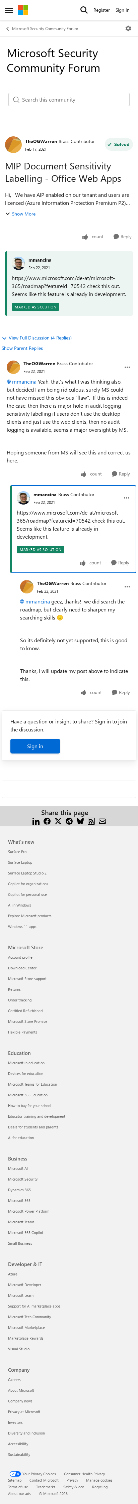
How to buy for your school (29, 1105)
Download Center (22, 967)
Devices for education (25, 1073)
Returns (14, 989)
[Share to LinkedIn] (36, 820)
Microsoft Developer (24, 1284)
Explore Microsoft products (30, 915)
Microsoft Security (23, 1179)
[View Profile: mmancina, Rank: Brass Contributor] (23, 498)
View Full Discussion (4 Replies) (40, 337)
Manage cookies (99, 1480)
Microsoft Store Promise (27, 1021)
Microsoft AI (18, 1168)
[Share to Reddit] (69, 820)
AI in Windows (19, 905)
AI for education (21, 1137)
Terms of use (18, 1486)
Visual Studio (18, 1348)
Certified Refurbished (25, 1010)
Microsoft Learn (20, 1295)
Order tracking (19, 999)
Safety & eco (73, 1486)
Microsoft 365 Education (28, 1094)
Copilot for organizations (28, 883)
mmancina (40, 260)
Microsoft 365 (19, 1200)
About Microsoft (21, 1390)
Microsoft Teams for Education (32, 1084)
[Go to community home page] (23, 10)
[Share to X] (58, 820)
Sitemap (14, 1480)
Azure (12, 1273)
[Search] (84, 10)
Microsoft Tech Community (29, 1316)
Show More (24, 214)
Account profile (20, 957)
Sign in (35, 745)
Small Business (20, 1243)
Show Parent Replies (22, 348)
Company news (20, 1400)
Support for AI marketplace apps (34, 1306)
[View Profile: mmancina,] (18, 263)
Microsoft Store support (27, 978)
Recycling (100, 1486)
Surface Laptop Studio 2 (27, 872)
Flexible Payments (22, 1032)
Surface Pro (17, 851)
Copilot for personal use (27, 894)
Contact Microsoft (44, 1480)
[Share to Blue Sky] (80, 820)
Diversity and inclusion (26, 1432)
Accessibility (18, 1443)
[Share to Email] (102, 820)
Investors (15, 1422)
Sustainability (19, 1454)
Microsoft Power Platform (28, 1211)
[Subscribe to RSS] (91, 820)
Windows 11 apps (22, 926)
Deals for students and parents (33, 1126)
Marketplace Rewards (26, 1338)
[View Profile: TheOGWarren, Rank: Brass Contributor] (13, 144)
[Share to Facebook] (47, 820)
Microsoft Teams (21, 1221)
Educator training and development (36, 1116)
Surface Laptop (20, 862)
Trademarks (45, 1486)
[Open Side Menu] (9, 10)
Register (101, 10)
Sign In (123, 10)
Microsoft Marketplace (26, 1327)
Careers (14, 1379)
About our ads (19, 1493)
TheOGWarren (41, 141)
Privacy (72, 1480)
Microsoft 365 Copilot (25, 1232)
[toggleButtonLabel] (128, 28)
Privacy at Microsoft (24, 1411)
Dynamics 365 (19, 1189)
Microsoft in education (26, 1062)
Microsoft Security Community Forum (45, 28)
